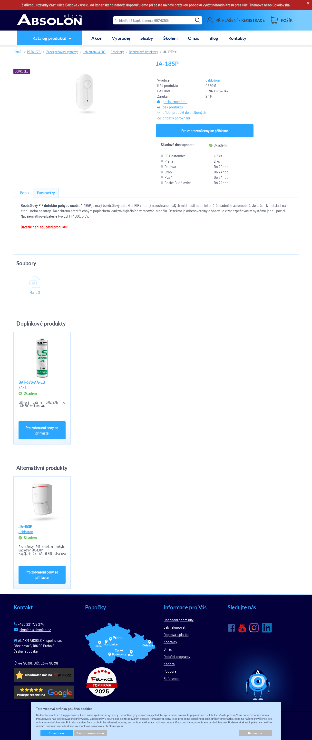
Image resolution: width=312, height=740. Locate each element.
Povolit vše (57, 733)
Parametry (46, 192)
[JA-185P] (84, 94)
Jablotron (212, 80)
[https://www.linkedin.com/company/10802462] (267, 628)
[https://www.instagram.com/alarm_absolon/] (254, 628)
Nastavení (255, 733)
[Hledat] (198, 20)
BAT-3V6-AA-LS (32, 382)
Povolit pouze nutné (91, 733)
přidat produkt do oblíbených (184, 112)
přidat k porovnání (176, 118)
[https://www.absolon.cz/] (49, 20)
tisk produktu (173, 107)
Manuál (34, 292)
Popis (24, 192)
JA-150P (25, 526)
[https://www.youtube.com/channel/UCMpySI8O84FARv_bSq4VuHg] (242, 628)
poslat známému (175, 101)
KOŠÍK (286, 20)
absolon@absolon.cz (35, 629)
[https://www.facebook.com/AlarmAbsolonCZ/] (231, 628)
